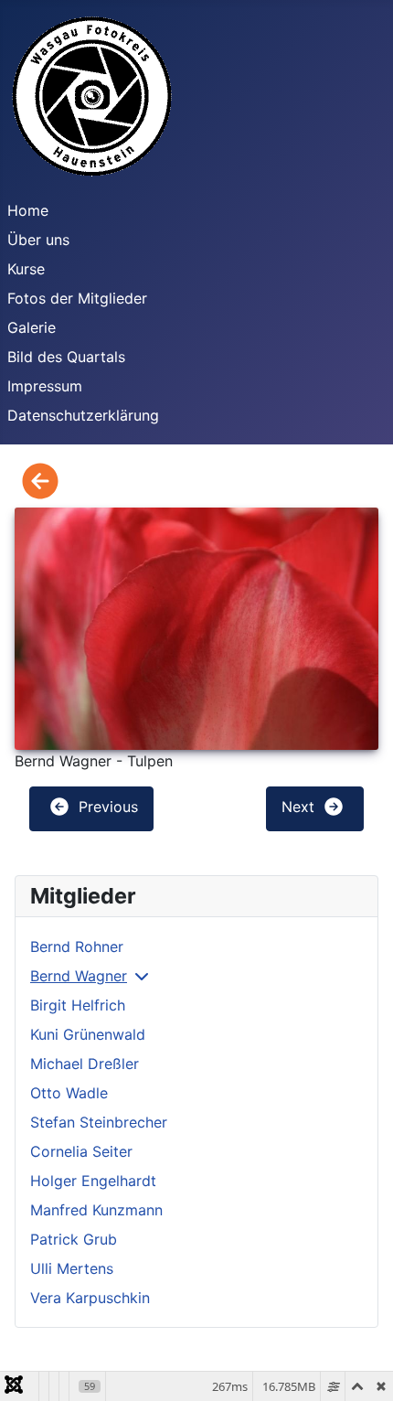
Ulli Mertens (71, 1268)
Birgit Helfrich (77, 1005)
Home (27, 210)
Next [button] (300, 807)
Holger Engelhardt (93, 1180)
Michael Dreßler (84, 1063)
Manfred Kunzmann (96, 1210)
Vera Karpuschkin (90, 1298)
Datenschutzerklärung (83, 415)
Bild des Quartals (66, 357)
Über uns (38, 239)
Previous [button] (106, 807)
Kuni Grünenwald (87, 1034)
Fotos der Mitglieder (77, 298)
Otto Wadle (69, 1093)
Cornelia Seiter (81, 1151)
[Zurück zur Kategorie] (40, 482)
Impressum (44, 386)
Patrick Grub (73, 1239)
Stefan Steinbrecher (98, 1122)
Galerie (31, 327)
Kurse (26, 269)
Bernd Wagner (78, 976)
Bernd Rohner (76, 946)
